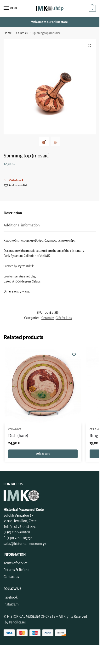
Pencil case (17, 622)
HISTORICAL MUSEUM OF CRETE (31, 616)
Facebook (10, 597)
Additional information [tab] (22, 225)
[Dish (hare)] (43, 385)
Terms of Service (16, 563)
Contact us (11, 577)
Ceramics (22, 33)
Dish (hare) (18, 435)
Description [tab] (13, 213)
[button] (92, 8)
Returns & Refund (16, 570)
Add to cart (43, 453)
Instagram (11, 604)
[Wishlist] (74, 354)
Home (7, 33)
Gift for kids (64, 318)
